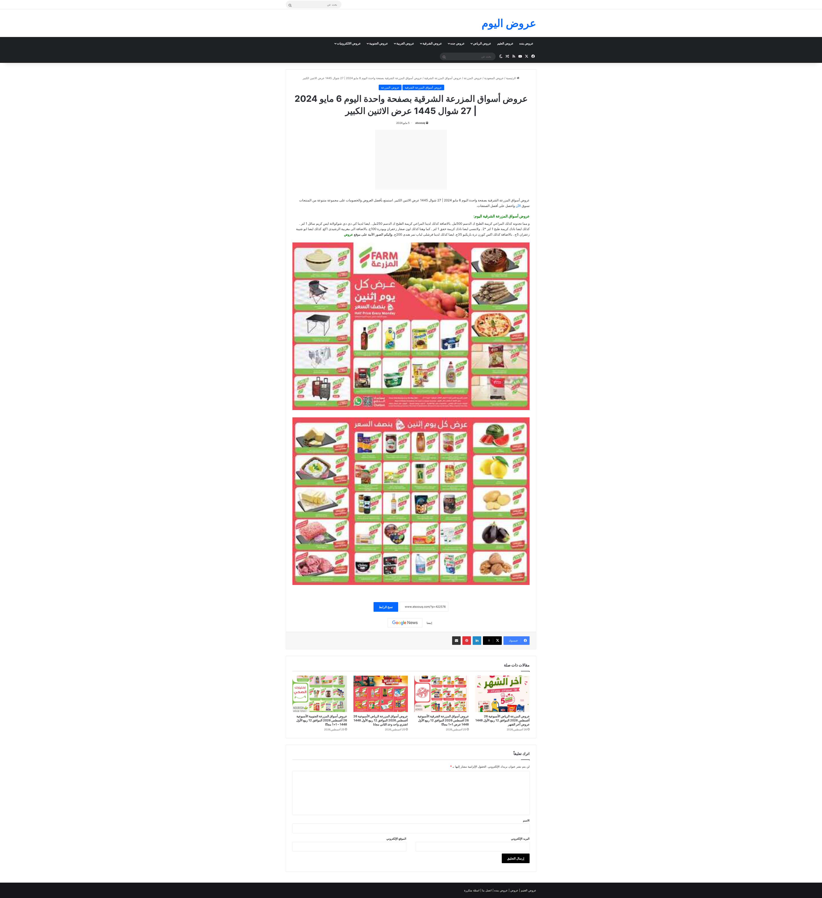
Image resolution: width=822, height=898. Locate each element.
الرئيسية (511, 78)
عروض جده (457, 43)
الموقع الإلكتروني (396, 838)
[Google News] (405, 623)
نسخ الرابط (386, 607)
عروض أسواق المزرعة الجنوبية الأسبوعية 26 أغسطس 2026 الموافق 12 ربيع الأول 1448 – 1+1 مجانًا (321, 720)
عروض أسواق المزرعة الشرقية (442, 78)
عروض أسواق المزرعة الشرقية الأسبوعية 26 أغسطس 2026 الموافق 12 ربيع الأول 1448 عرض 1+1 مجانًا (443, 720)
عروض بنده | (501, 890)
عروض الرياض (482, 43)
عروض (348, 234)
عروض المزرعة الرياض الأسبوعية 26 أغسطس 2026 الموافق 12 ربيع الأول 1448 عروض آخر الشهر (502, 720)
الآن (518, 206)
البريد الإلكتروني (520, 838)
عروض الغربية (405, 43)
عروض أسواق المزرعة (513, 216)
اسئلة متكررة (472, 890)
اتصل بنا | (486, 890)
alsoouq (420, 122)
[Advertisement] (411, 160)
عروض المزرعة (473, 78)
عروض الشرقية (432, 43)
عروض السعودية (494, 78)
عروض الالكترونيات (349, 43)
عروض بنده (526, 43)
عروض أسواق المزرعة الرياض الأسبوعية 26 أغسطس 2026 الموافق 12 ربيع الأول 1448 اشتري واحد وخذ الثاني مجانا (380, 720)
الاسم (526, 820)
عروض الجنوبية (378, 43)
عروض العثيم (505, 43)
